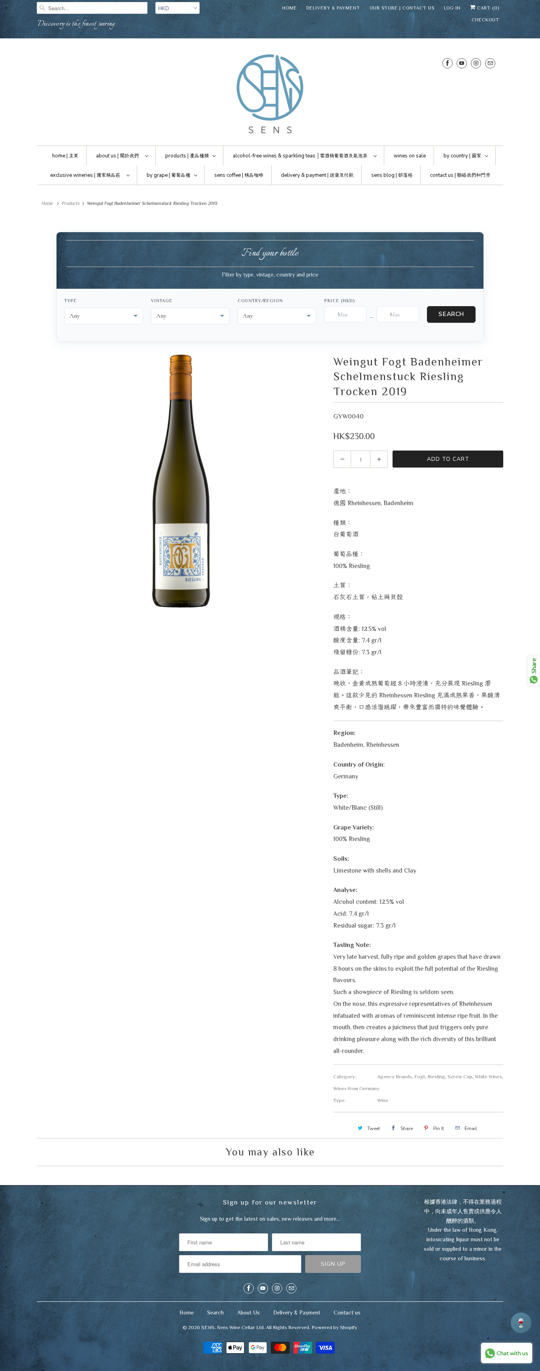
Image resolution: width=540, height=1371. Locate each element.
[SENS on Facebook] (447, 63)
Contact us (347, 1312)
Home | (65, 155)
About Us (248, 1312)
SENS (208, 1327)
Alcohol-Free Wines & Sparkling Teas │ (300, 155)
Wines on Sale (410, 155)
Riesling (436, 1076)
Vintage (161, 300)
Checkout (485, 20)
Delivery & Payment (333, 8)
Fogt (419, 1076)
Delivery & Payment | (317, 175)
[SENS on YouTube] (462, 63)
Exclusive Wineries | (85, 175)
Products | (187, 155)
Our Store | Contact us (402, 8)
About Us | (117, 155)
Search (451, 314)
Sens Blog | (391, 175)
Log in (452, 8)
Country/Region (260, 300)
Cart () (487, 8)
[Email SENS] (490, 63)
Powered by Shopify (334, 1327)
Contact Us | (460, 175)
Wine (382, 1100)
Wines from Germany (356, 1088)
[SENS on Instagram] (476, 63)
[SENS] (270, 94)
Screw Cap (459, 1076)
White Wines (488, 1076)
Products (70, 203)
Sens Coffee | (238, 175)
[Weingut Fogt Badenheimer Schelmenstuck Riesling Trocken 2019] (181, 481)
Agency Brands (394, 1076)
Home (289, 8)
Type (70, 300)
